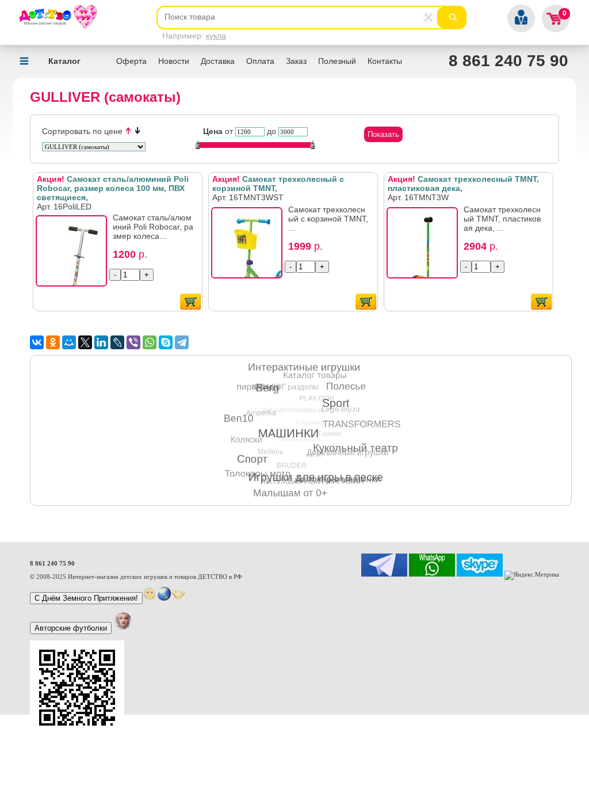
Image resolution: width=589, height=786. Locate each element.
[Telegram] (182, 342)
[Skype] (166, 342)
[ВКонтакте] (37, 342)
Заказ (296, 61)
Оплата (260, 61)
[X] (85, 342)
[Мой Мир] (69, 342)
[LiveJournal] (117, 342)
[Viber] (133, 342)
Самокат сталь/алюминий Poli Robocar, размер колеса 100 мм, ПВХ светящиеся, (113, 188)
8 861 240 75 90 (508, 61)
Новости (173, 61)
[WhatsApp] (149, 342)
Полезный (337, 61)
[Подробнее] (74, 254)
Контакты (385, 61)
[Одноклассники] (53, 342)
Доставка (218, 61)
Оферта (131, 61)
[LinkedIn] (101, 342)
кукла (216, 35)
